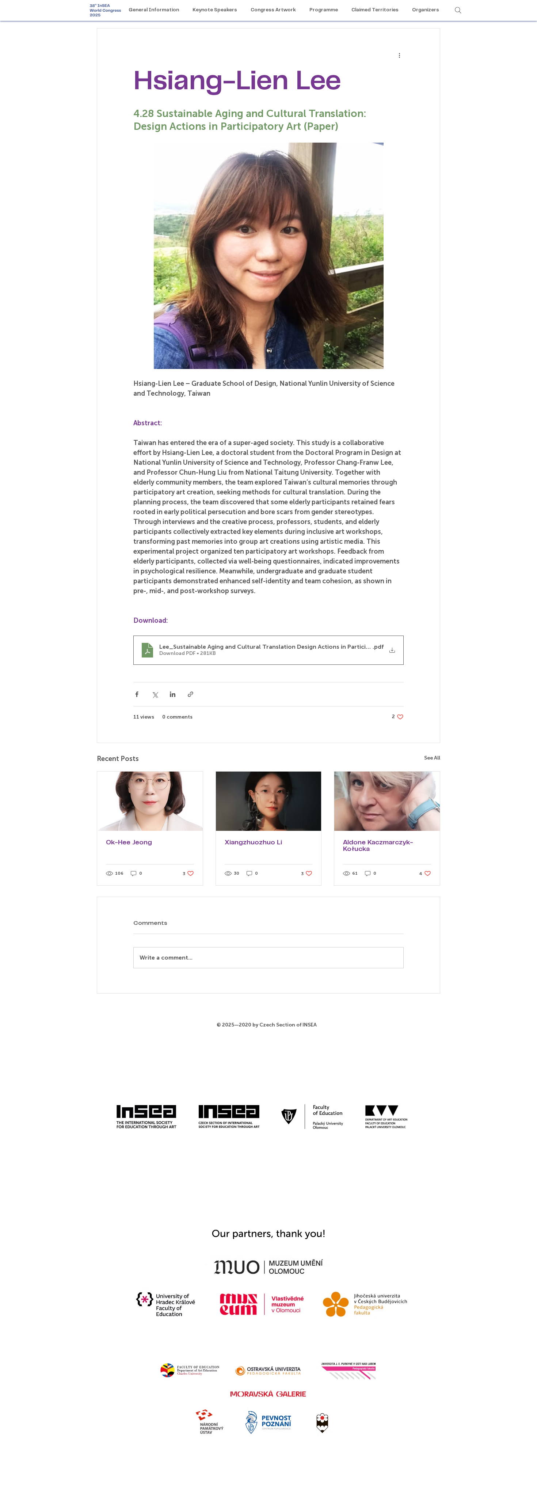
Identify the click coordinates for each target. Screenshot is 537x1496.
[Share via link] (190, 694)
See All (432, 758)
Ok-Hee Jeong (129, 843)
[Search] (458, 10)
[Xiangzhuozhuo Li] (268, 801)
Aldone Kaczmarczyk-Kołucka (378, 846)
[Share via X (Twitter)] (154, 694)
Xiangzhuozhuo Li (253, 843)
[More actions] (399, 54)
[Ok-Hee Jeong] (150, 801)
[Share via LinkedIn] (172, 694)
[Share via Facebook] (136, 694)
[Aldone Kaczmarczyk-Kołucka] (387, 801)
